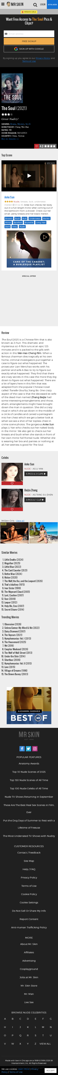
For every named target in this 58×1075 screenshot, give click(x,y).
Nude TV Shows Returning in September (29, 796)
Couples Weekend (16, 649)
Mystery (20, 123)
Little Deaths (13, 559)
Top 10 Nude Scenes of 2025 (29, 771)
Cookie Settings (29, 902)
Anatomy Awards (29, 763)
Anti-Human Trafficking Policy (29, 927)
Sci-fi (28, 123)
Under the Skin (14, 656)
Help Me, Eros (14, 606)
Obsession (12, 624)
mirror (8, 222)
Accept (50, 1070)
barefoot (18, 222)
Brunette (29, 222)
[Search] (35, 4)
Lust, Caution (14, 595)
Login (42, 4)
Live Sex (29, 1002)
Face (10, 598)
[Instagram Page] (34, 748)
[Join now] (52, 4)
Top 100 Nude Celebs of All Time (29, 788)
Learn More (23, 1069)
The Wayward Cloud (17, 591)
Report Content (29, 919)
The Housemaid (15, 642)
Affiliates (29, 952)
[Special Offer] (29, 300)
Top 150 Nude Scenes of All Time (29, 780)
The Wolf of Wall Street (18, 652)
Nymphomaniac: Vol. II (18, 663)
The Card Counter (16, 570)
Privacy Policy (43, 58)
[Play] (29, 176)
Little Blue (12, 566)
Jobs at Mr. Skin (29, 977)
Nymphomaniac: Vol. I (17, 638)
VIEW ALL (43, 1043)
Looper (10, 602)
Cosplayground (29, 969)
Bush (17, 218)
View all (20, 520)
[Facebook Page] (22, 748)
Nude (22, 226)
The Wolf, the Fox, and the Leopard (23, 581)
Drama (13, 123)
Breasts (8, 218)
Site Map (29, 861)
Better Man (13, 574)
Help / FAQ (29, 869)
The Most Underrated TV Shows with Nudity (29, 836)
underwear (34, 218)
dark (7, 226)
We (9, 645)
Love (9, 667)
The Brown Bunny (16, 674)
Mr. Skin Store (29, 985)
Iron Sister (12, 588)
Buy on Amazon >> (10, 138)
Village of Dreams (16, 670)
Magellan (12, 563)
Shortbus (12, 659)
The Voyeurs (13, 635)
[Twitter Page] (28, 748)
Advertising (29, 960)
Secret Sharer (14, 609)
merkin (46, 218)
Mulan (11, 577)
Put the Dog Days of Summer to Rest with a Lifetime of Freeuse (29, 824)
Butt (24, 218)
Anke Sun (9, 197)
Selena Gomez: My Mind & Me (22, 627)
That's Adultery (14, 584)
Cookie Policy (29, 894)
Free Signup (29, 41)
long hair (41, 222)
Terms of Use (29, 61)
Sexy (14, 226)
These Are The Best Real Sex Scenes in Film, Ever (29, 809)
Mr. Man (29, 994)
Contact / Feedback (29, 852)
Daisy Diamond (15, 631)
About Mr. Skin (29, 944)
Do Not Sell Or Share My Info (29, 910)
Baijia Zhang (31, 490)
